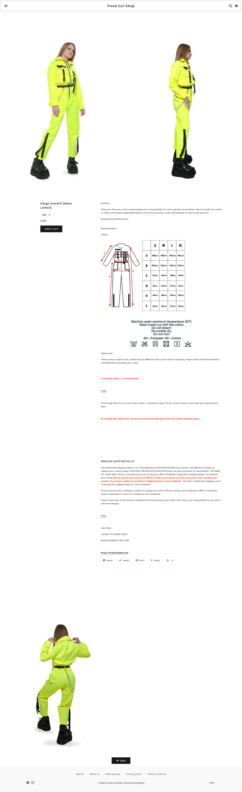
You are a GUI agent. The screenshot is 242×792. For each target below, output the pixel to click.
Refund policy (112, 774)
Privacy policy (134, 774)
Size (44, 214)
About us (94, 774)
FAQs (103, 390)
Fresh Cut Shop (121, 6)
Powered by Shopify (134, 782)
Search (80, 774)
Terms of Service (157, 774)
